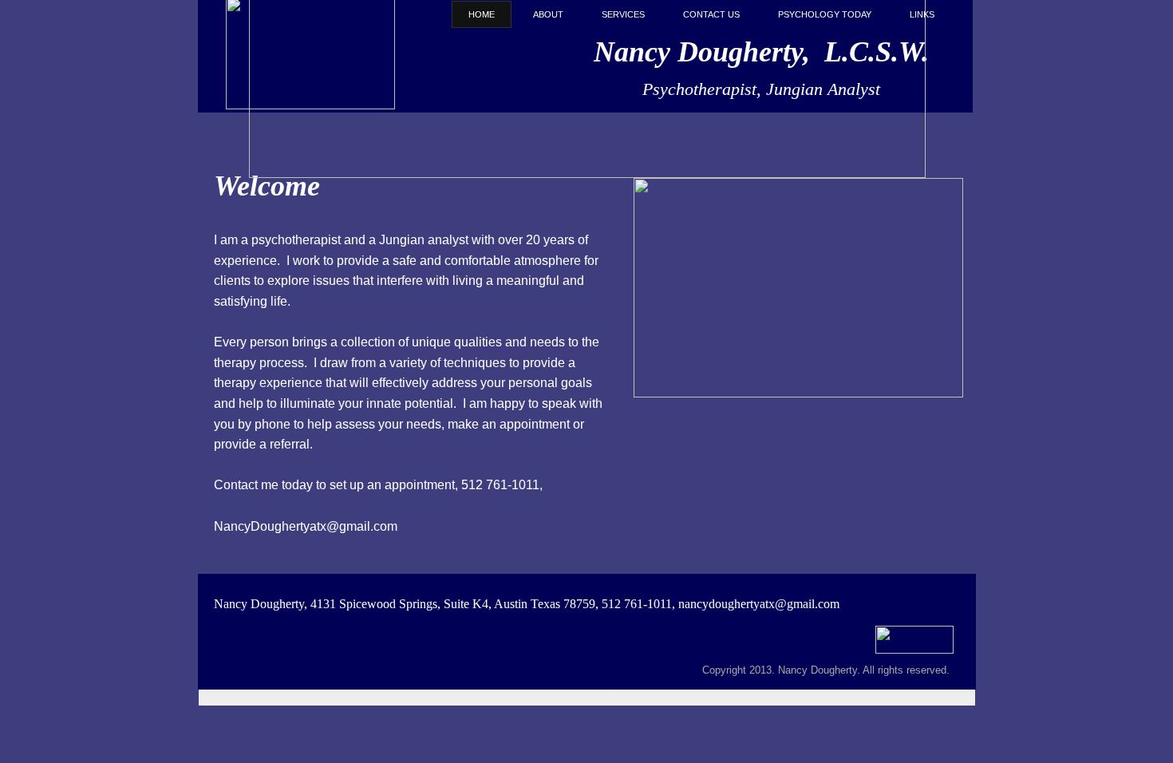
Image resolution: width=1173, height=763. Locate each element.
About (548, 14)
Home (481, 14)
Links (922, 14)
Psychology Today (824, 14)
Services (623, 14)
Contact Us (711, 14)
